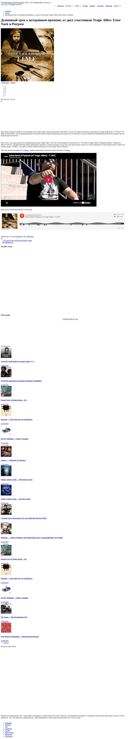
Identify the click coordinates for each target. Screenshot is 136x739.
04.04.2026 (4, 484)
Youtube (8, 725)
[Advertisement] (17, 115)
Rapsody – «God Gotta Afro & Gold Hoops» (17, 419)
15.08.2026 (4, 641)
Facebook (18, 236)
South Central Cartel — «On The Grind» (16, 499)
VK (24, 236)
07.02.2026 (4, 503)
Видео (85, 6)
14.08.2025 (4, 542)
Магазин (109, 6)
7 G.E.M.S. (6, 240)
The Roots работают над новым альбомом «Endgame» (21, 381)
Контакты (8, 734)
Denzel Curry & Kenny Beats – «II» (14, 400)
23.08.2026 (4, 365)
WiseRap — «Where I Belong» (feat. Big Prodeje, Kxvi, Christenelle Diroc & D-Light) (32, 538)
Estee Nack (14, 240)
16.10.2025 (4, 522)
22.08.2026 (4, 385)
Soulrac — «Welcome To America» (13, 460)
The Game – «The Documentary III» (14, 617)
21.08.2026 (4, 404)
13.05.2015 (5, 83)
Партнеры (8, 736)
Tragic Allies (27, 240)
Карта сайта (9, 732)
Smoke (13, 83)
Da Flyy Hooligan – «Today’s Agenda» (14, 439)
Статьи (6, 445)
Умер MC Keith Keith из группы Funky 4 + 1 (17, 361)
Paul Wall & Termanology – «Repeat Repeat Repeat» (20, 636)
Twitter (7, 730)
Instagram (30, 236)
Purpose (20, 240)
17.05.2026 (4, 464)
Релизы (6, 544)
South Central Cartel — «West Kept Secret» (17, 480)
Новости (60, 6)
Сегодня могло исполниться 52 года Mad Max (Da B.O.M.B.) (24, 518)
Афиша (92, 6)
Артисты (100, 6)
